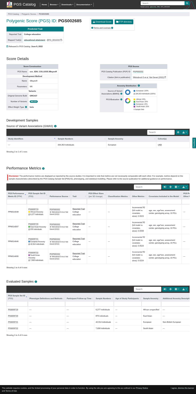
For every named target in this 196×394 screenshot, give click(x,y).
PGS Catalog (13, 14)
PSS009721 (33, 239)
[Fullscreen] (178, 132)
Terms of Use (11, 391)
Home (44, 4)
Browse (53, 4)
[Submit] (187, 3)
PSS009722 (33, 253)
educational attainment (34, 40)
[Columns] (177, 187)
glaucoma (153, 6)
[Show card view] (165, 187)
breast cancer (145, 6)
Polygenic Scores (29, 14)
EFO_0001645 (165, 6)
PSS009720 (33, 224)
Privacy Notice (142, 388)
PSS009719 (33, 209)
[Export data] (185, 132)
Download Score (103, 22)
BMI (158, 6)
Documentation (83, 4)
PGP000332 (138, 72)
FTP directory (125, 22)
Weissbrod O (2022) (148, 77)
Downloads (66, 4)
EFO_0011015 (53, 40)
